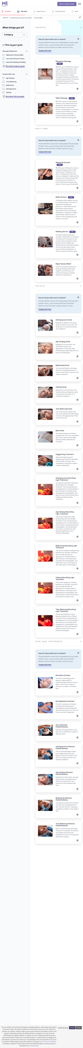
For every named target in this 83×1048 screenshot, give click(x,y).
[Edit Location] (80, 17)
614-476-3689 (38, 17)
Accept (72, 1028)
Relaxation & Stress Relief (14, 55)
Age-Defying (10, 78)
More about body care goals (15, 66)
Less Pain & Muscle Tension (15, 59)
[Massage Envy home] (5, 4)
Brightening (10, 85)
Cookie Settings (63, 1028)
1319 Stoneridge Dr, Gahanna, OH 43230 (21, 17)
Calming (8, 92)
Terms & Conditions (49, 1041)
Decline (78, 1028)
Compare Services (45, 51)
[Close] (78, 39)
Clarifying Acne (11, 89)
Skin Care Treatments (49, 641)
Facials (40, 286)
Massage (41, 27)
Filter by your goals (14, 45)
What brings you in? (13, 27)
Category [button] (8, 34)
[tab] (15, 51)
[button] (77, 88)
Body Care (42, 129)
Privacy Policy (34, 1046)
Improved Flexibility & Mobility (16, 62)
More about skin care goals (15, 96)
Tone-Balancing (11, 82)
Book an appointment (66, 4)
